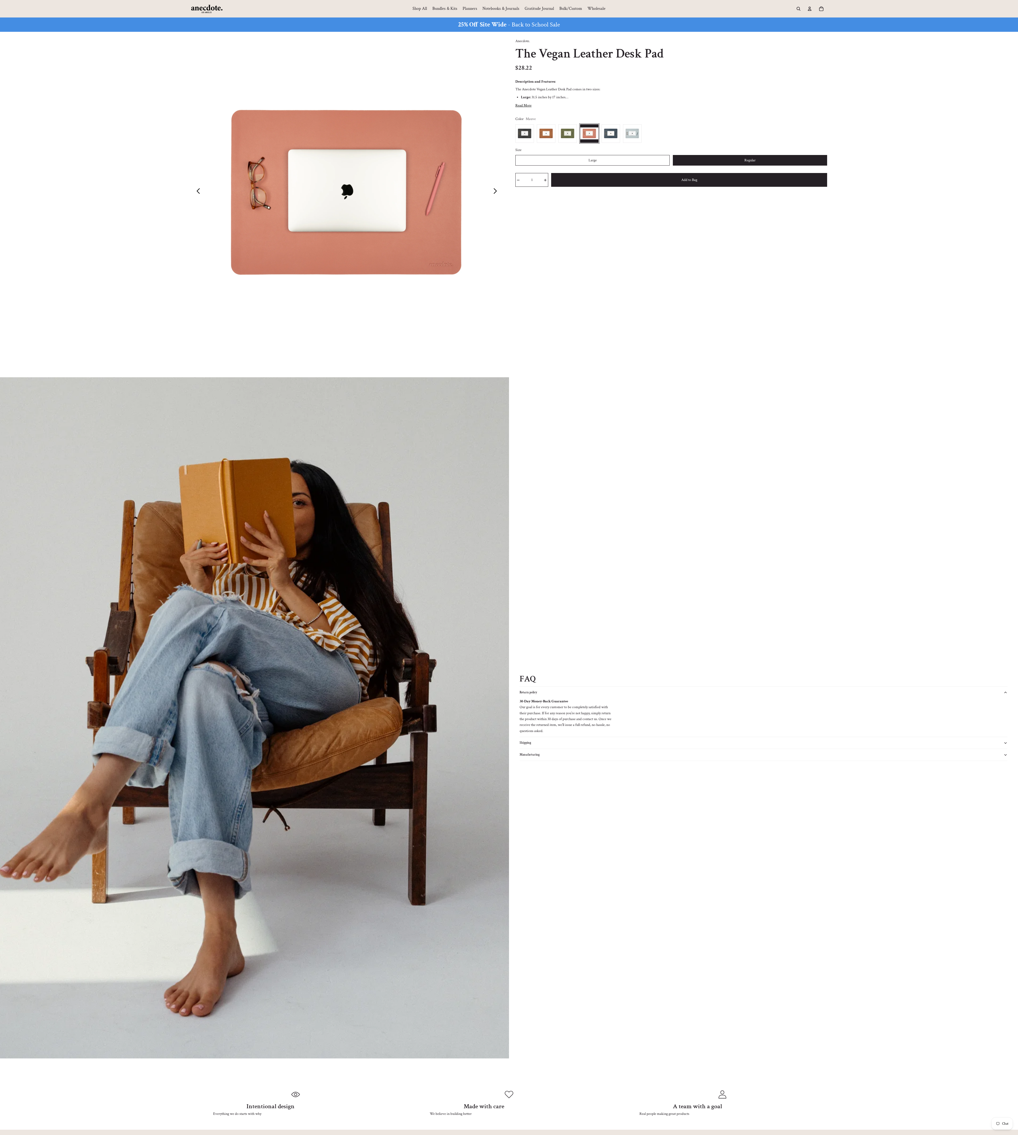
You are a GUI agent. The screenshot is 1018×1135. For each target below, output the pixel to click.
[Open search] (798, 9)
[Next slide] (497, 192)
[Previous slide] (197, 192)
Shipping (525, 743)
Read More (523, 105)
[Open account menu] (809, 9)
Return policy (528, 692)
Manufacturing (530, 755)
